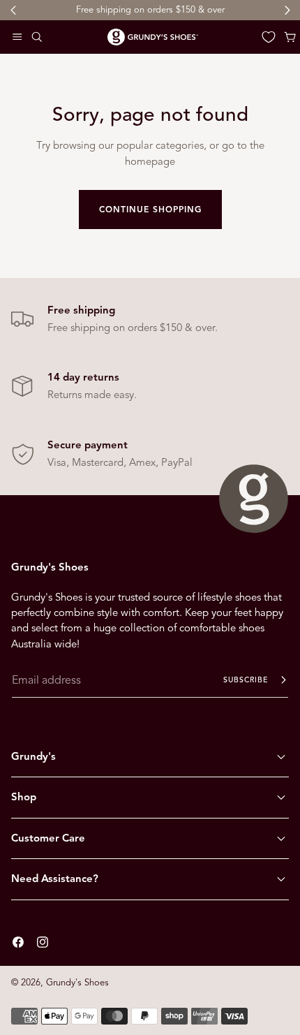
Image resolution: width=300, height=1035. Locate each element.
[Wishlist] (268, 37)
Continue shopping (150, 209)
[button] (17, 37)
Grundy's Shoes (77, 982)
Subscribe (245, 679)
